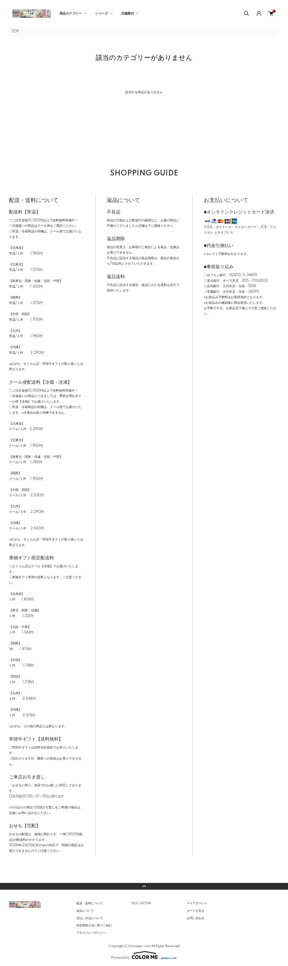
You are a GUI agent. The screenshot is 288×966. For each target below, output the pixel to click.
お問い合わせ (195, 918)
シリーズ (101, 13)
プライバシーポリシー (91, 932)
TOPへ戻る (144, 886)
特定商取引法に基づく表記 (94, 925)
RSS (135, 903)
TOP (15, 31)
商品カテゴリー (71, 13)
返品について (85, 910)
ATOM (146, 903)
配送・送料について (89, 903)
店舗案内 (127, 13)
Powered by (120, 957)
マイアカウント (197, 903)
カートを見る (195, 910)
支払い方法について (89, 918)
